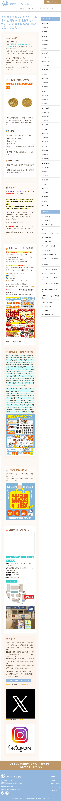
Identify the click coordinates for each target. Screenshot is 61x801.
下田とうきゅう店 (47, 302)
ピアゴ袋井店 (46, 250)
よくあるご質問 (40, 8)
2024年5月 (45, 137)
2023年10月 (45, 167)
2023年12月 (45, 159)
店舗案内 (30, 8)
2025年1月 (45, 104)
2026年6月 (45, 32)
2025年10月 (45, 65)
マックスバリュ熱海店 (48, 225)
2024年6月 (45, 133)
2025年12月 (45, 57)
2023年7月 (45, 180)
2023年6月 (45, 184)
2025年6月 (45, 82)
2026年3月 (45, 44)
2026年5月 (45, 36)
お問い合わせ (54, 790)
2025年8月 (45, 74)
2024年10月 (45, 116)
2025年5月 (45, 87)
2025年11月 (45, 61)
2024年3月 (45, 146)
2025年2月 (45, 99)
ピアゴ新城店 (46, 216)
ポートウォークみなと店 (49, 254)
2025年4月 (45, 91)
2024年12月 (45, 108)
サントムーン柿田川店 (48, 273)
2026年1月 (45, 53)
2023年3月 (45, 197)
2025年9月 (45, 70)
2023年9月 (45, 171)
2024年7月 (45, 129)
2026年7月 (45, 27)
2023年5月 (45, 188)
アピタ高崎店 (46, 265)
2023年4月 (45, 192)
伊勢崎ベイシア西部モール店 (50, 233)
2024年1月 (45, 154)
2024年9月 (45, 120)
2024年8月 (45, 125)
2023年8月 (45, 175)
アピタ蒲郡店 (46, 220)
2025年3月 (45, 95)
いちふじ (44, 229)
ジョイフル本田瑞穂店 (48, 314)
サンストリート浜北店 (48, 246)
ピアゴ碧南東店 (46, 306)
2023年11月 (45, 163)
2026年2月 (45, 49)
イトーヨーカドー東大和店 (49, 269)
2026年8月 (45, 23)
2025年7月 (45, 78)
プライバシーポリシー (43, 798)
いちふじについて (52, 8)
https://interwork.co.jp (7, 786)
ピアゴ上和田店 (46, 237)
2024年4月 (45, 142)
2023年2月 (45, 201)
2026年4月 (45, 40)
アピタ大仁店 (46, 310)
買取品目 (22, 8)
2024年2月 (45, 150)
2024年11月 (45, 112)
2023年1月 (45, 205)
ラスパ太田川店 (46, 241)
